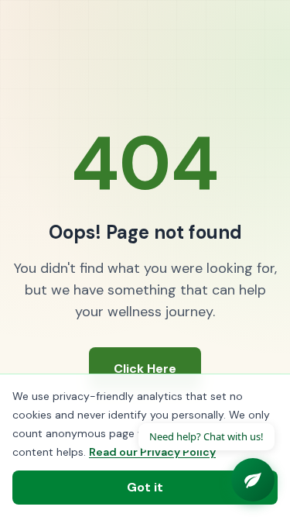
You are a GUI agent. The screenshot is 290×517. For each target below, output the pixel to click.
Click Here (145, 368)
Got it (145, 487)
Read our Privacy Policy (152, 452)
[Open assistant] (253, 479)
